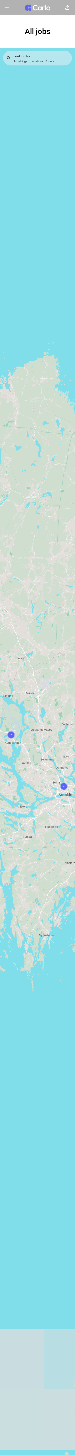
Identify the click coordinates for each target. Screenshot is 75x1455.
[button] (67, 7)
